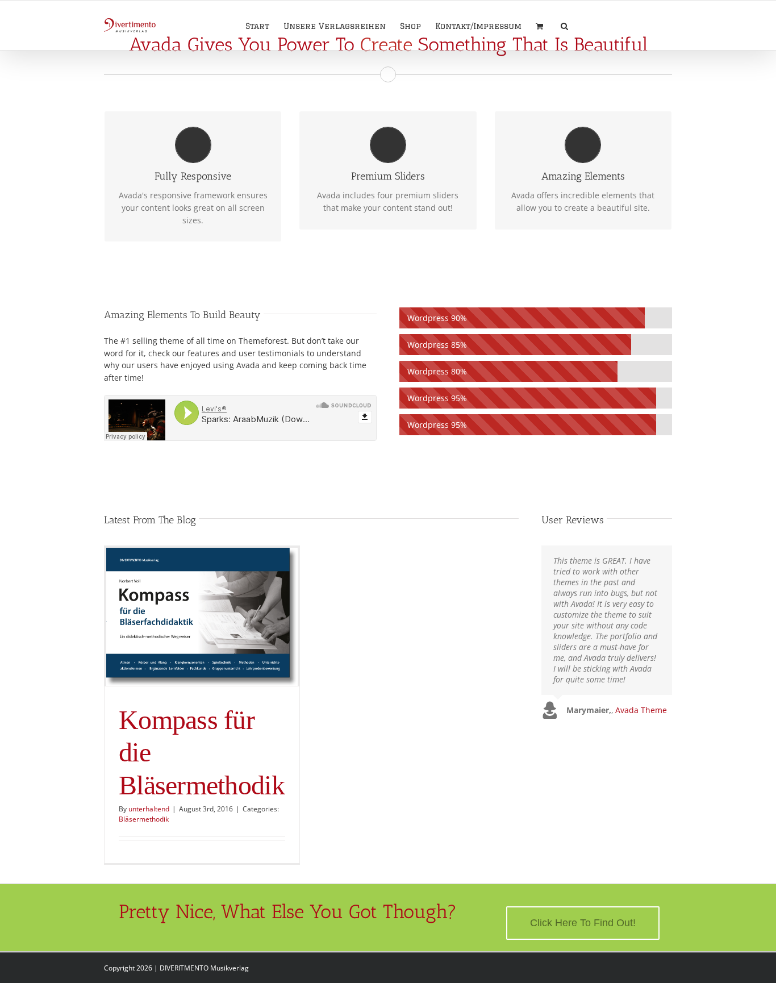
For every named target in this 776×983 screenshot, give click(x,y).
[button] (564, 25)
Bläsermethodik (144, 819)
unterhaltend (148, 809)
